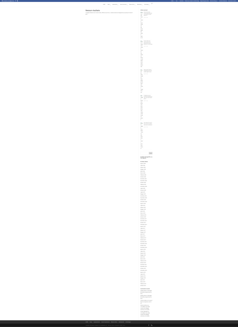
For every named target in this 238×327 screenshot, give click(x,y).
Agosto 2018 (143, 203)
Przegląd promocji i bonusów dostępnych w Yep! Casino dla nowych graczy (148, 97)
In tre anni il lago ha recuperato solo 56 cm (146, 302)
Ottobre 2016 (143, 245)
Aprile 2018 (142, 211)
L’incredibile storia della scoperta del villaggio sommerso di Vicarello (145, 308)
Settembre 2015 (143, 270)
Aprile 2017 (142, 234)
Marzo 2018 (142, 213)
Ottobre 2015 (143, 268)
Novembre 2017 (143, 220)
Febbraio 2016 (143, 260)
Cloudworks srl (103, 325)
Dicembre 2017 (143, 218)
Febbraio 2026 (143, 174)
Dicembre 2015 (143, 264)
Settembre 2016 (143, 247)
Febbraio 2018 (143, 215)
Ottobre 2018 (143, 199)
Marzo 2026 (142, 173)
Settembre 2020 (143, 186)
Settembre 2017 (143, 224)
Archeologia (128, 322)
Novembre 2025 (143, 180)
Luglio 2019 (142, 192)
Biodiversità (121, 322)
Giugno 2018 (143, 207)
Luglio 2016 (142, 251)
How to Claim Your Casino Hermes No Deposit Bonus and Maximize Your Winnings (148, 42)
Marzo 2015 (142, 281)
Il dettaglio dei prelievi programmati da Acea (146, 292)
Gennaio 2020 (143, 190)
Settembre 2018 (143, 201)
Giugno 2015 (143, 276)
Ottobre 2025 (143, 182)
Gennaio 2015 (143, 285)
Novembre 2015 (143, 266)
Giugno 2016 (143, 253)
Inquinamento (97, 322)
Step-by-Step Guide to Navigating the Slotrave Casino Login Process (148, 70)
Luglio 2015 (142, 274)
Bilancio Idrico (114, 322)
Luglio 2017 (142, 228)
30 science (92, 325)
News (91, 322)
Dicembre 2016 (143, 241)
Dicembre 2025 (143, 178)
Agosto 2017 (143, 226)
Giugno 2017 (143, 230)
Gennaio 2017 (143, 239)
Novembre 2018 (143, 197)
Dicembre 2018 (143, 195)
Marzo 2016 (142, 258)
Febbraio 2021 (143, 184)
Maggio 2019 (143, 194)
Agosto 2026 (143, 163)
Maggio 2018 (143, 209)
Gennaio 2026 (143, 176)
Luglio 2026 (142, 165)
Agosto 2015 (143, 272)
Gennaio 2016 (143, 262)
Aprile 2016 (142, 256)
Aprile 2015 (142, 279)
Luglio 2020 (142, 188)
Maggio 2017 (143, 232)
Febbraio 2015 (143, 283)
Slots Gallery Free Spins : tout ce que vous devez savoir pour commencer (148, 123)
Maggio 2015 (143, 277)
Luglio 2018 (142, 205)
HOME (87, 322)
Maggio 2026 (143, 169)
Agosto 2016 (143, 249)
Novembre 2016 (143, 243)
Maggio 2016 (143, 255)
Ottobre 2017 (143, 222)
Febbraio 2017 (143, 237)
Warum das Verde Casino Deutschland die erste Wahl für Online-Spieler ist (148, 14)
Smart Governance (105, 322)
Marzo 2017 (142, 236)
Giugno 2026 (143, 167)
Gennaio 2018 (143, 216)
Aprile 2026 (142, 171)
